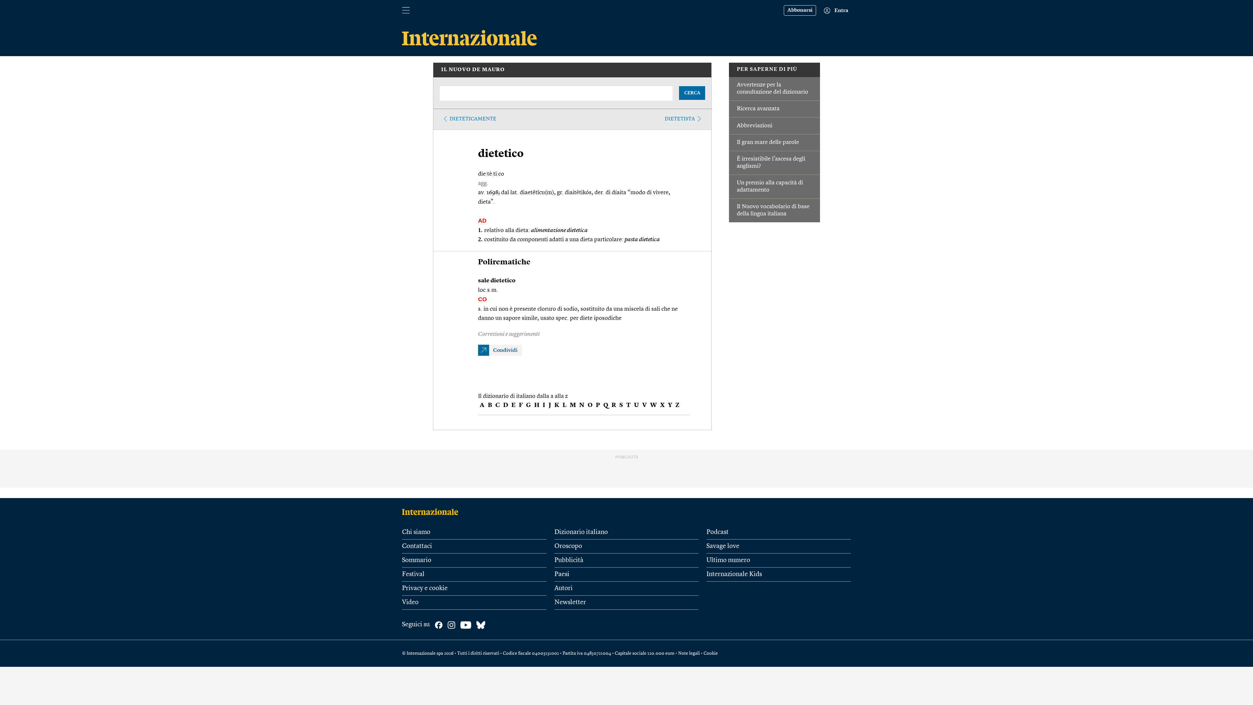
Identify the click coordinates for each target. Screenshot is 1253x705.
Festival (413, 574)
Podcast (717, 532)
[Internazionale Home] (432, 512)
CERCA (692, 93)
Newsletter (570, 602)
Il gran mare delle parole (768, 142)
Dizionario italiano (581, 532)
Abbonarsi (799, 10)
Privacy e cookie (425, 588)
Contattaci (417, 546)
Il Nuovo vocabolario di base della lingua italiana (773, 210)
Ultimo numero (728, 560)
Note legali (689, 653)
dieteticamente (473, 119)
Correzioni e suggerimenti (509, 334)
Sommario (416, 560)
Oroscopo (568, 546)
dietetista (680, 119)
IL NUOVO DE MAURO (473, 69)
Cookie (711, 653)
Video (410, 602)
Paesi (561, 574)
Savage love (722, 546)
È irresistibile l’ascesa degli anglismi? (771, 162)
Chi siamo (416, 532)
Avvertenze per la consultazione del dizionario (772, 88)
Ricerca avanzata (758, 109)
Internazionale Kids (734, 574)
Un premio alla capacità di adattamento (770, 186)
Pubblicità (568, 560)
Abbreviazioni (754, 126)
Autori (563, 588)
